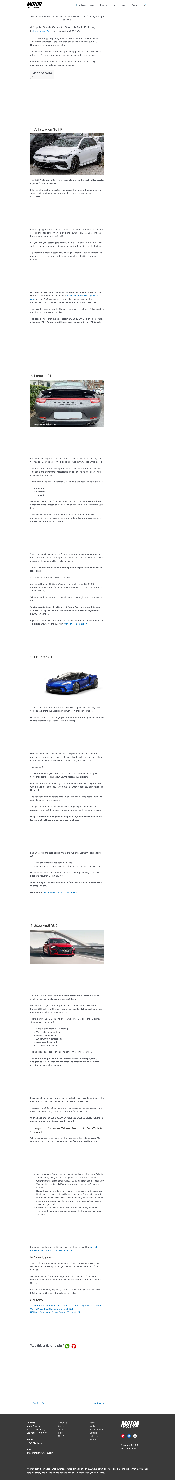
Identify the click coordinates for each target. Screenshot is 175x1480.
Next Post (98, 1403)
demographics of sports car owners (60, 892)
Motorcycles (119, 5)
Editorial (93, 1433)
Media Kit (94, 1426)
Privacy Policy (96, 1429)
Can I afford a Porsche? (75, 624)
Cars (92, 5)
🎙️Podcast (80, 5)
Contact (62, 1426)
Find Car (62, 1436)
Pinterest (94, 1439)
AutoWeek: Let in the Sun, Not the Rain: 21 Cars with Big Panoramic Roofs (65, 1305)
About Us (62, 1423)
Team (60, 1429)
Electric (103, 5)
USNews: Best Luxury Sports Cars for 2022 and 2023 (56, 1312)
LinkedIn (94, 1436)
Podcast (93, 1423)
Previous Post (38, 1403)
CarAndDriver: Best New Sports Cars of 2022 (51, 1309)
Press (60, 1433)
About (134, 5)
